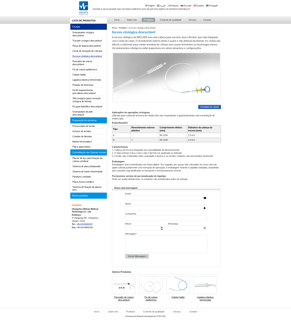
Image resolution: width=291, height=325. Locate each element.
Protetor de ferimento (82, 85)
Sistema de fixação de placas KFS (87, 188)
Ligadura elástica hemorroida (205, 298)
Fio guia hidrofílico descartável (87, 106)
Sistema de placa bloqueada (86, 166)
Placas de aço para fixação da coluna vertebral (87, 159)
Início (97, 311)
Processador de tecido (83, 126)
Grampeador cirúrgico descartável (83, 34)
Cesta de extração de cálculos (87, 51)
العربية (162, 6)
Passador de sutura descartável (124, 298)
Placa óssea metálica (83, 182)
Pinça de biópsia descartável (86, 46)
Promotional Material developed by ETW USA (145, 316)
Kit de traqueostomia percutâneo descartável (84, 91)
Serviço (177, 311)
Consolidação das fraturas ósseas (89, 152)
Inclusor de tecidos (81, 131)
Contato (77, 205)
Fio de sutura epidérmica (150, 298)
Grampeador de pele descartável (82, 113)
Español (200, 6)
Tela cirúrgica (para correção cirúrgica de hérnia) (86, 100)
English (151, 6)
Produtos (130, 311)
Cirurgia (76, 27)
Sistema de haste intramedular (87, 171)
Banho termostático (82, 141)
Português (213, 6)
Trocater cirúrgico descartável (87, 40)
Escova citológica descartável (87, 56)
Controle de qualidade (154, 311)
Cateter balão (178, 297)
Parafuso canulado (81, 176)
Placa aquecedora (81, 147)
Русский (187, 6)
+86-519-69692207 (84, 224)
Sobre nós (113, 311)
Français (174, 6)
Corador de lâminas (82, 136)
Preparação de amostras (84, 120)
